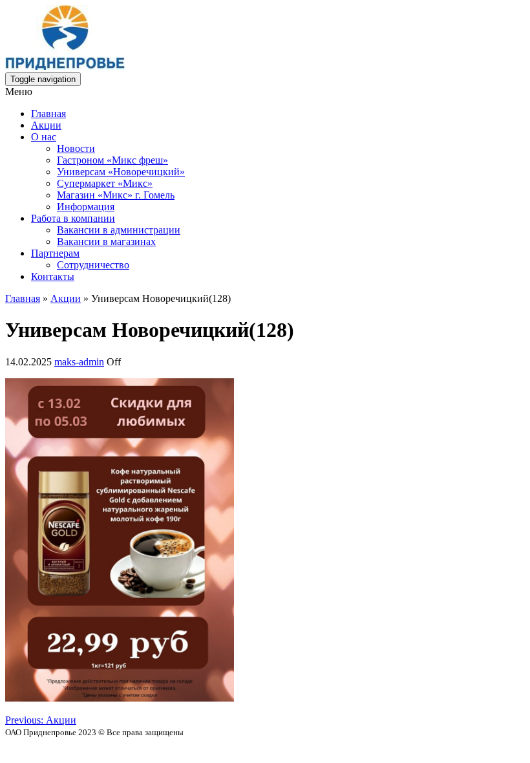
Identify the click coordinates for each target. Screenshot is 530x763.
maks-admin (79, 361)
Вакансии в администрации (118, 229)
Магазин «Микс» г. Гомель (116, 194)
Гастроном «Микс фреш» (112, 160)
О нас (43, 136)
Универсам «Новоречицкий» (121, 171)
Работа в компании (73, 218)
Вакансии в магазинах (106, 241)
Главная (48, 113)
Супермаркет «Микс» (105, 183)
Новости (76, 148)
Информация (85, 206)
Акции (46, 125)
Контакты (52, 276)
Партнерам (55, 253)
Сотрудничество (93, 264)
